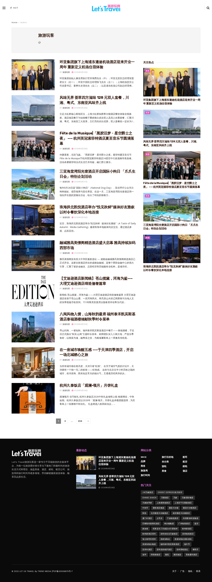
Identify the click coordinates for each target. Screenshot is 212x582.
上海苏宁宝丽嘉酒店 (183, 503)
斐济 (196, 524)
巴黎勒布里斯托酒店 (151, 524)
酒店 (185, 471)
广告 (182, 571)
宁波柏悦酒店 (172, 518)
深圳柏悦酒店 (188, 534)
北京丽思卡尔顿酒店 (159, 513)
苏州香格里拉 (182, 549)
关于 (174, 571)
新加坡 (145, 529)
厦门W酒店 (147, 518)
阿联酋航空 (155, 555)
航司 (185, 457)
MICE (144, 457)
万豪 (175, 498)
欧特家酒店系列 (149, 534)
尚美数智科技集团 (190, 518)
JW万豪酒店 (147, 492)
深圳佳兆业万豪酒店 (169, 534)
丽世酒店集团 (158, 508)
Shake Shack (149, 498)
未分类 (165, 461)
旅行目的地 (167, 457)
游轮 (164, 466)
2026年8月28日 (80, 108)
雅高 (167, 555)
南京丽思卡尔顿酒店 (181, 513)
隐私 (190, 571)
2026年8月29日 (80, 72)
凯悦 (144, 513)
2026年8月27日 (80, 182)
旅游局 (144, 470)
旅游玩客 (66, 72)
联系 (198, 571)
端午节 (187, 544)
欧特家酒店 (187, 529)
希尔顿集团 (169, 524)
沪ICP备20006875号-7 (62, 571)
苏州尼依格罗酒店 (164, 549)
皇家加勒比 (165, 539)
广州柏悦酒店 (184, 524)
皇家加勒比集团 (149, 544)
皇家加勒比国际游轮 (183, 539)
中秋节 (145, 508)
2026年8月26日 (80, 217)
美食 (164, 471)
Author (23, 22)
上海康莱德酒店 (163, 503)
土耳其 (159, 518)
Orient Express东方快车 (170, 492)
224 (80, 421)
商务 (148, 71)
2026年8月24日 (80, 390)
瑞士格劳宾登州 (149, 539)
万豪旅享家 (147, 503)
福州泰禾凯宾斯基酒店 (170, 544)
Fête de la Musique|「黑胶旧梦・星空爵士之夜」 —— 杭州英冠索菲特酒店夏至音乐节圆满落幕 (97, 138)
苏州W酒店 (147, 549)
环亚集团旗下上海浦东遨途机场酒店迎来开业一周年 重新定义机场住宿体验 (117, 461)
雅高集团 (177, 555)
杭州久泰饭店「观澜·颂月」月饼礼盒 (89, 385)
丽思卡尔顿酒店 (189, 508)
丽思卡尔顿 (174, 508)
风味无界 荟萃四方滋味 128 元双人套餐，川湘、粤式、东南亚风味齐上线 (117, 480)
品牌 (143, 461)
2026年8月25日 (80, 253)
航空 (185, 461)
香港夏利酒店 (191, 555)
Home (14, 22)
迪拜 (144, 555)
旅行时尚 (145, 475)
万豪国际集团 (187, 498)
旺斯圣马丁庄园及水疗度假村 (165, 529)
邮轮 (185, 466)
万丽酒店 (165, 498)
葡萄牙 (195, 549)
